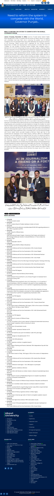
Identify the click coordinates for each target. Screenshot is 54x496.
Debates (32, 471)
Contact (50, 9)
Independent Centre (33, 421)
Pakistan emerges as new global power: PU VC (18, 336)
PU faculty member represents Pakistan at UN (18, 329)
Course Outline (10, 453)
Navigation (34, 9)
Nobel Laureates (10, 427)
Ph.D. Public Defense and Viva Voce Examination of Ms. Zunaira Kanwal (24, 248)
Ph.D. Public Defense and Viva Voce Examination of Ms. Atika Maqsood (24, 299)
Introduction (9, 418)
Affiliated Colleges (33, 435)
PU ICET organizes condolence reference (17, 368)
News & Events (34, 481)
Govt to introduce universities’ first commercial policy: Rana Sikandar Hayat (25, 267)
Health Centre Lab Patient (36, 452)
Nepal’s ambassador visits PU (14, 241)
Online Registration (11, 454)
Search (33, 1)
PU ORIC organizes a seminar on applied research (19, 342)
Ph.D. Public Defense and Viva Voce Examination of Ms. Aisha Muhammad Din (26, 264)
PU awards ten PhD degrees (14, 296)
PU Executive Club (34, 449)
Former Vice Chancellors (12, 428)
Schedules (9, 449)
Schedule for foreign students (13, 452)
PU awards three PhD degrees (14, 270)
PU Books (33, 466)
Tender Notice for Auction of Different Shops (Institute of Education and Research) (27, 380)
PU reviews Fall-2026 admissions (15, 339)
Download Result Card (11, 464)
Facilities (9, 425)
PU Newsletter (34, 457)
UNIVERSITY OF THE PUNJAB (20, 5)
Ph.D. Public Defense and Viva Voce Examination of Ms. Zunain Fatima (24, 406)
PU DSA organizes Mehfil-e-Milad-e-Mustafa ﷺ (18, 245)
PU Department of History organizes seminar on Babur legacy (22, 391)
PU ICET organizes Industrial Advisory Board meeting (20, 273)
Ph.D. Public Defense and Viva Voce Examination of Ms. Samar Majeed (24, 251)
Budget (32, 479)
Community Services (35, 474)
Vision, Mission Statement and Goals (15, 430)
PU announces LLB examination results (16, 326)
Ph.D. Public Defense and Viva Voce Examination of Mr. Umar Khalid (23, 257)
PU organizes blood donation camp (15, 350)
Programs (31, 424)
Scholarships (31, 427)
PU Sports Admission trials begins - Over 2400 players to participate (23, 364)
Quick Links (18, 9)
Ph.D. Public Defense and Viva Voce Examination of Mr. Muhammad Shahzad (25, 254)
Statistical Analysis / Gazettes (13, 459)
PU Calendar (9, 423)
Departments (32, 418)
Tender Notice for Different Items (15, 232)
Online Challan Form (35, 459)
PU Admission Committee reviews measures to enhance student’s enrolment (26, 383)
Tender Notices (34, 456)
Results (8, 447)
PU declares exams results (13, 221)
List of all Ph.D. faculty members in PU (39, 477)
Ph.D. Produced (34, 468)
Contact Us (38, 1)
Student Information (33, 432)
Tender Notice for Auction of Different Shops (18, 318)
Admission (6, 1)
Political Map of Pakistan (36, 443)
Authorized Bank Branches (36, 475)
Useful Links (33, 467)
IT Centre (33, 493)
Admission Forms (10, 450)
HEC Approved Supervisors (34, 430)
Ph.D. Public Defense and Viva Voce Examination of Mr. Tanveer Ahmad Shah (26, 302)
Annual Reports (34, 470)
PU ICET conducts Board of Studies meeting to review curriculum (23, 224)
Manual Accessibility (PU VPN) (37, 447)
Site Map (19, 1)
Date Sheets (9, 446)
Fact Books (9, 424)
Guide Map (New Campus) (12, 431)
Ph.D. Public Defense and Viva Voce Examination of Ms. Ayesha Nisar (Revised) (26, 358)
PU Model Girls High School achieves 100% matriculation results (22, 399)
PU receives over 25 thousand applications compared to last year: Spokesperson (26, 403)
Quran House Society (35, 450)
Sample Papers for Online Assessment (15, 460)
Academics (42, 9)
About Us (27, 9)
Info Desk (13, 1)
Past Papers (9, 457)
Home (12, 9)
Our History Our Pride (11, 420)
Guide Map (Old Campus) (12, 432)
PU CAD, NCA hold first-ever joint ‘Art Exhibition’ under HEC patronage (24, 332)
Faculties (31, 416)
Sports (32, 473)
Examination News (11, 456)
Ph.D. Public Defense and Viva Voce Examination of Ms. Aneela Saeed (24, 361)
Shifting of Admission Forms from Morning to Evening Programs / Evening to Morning (28, 261)
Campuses (9, 421)
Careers (24, 1)
